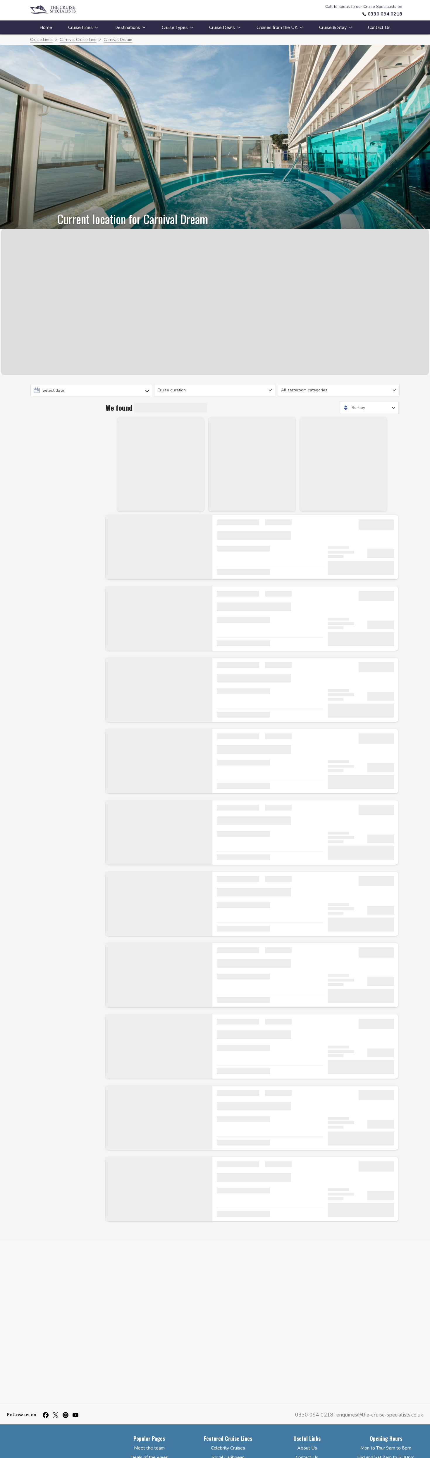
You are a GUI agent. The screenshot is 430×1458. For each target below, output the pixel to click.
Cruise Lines (80, 27)
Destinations (127, 27)
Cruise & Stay (333, 27)
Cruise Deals (222, 27)
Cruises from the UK (277, 27)
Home (45, 27)
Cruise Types (175, 27)
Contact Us (379, 27)
